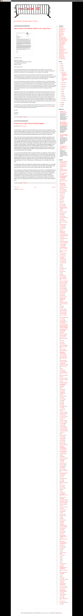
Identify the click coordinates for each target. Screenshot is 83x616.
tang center (62, 532)
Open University (62, 435)
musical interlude (63, 412)
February (62, 98)
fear (60, 307)
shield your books (63, 507)
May (62, 93)
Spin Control (62, 514)
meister (61, 403)
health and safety (63, 345)
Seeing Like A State (63, 499)
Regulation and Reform (64, 482)
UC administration (63, 552)
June (62, 91)
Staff (61, 517)
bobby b (61, 214)
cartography (62, 225)
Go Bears (61, 340)
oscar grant (62, 436)
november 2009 (62, 420)
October (62, 84)
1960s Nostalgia (63, 173)
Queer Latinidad (63, 478)
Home (35, 187)
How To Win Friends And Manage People (63, 357)
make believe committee (63, 39)
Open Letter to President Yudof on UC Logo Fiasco (32, 28)
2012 (61, 70)
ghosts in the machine (63, 338)
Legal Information (63, 382)
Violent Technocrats (63, 579)
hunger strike (62, 360)
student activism (61, 50)
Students (61, 529)
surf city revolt (61, 51)
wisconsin (61, 595)
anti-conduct (62, 189)
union (61, 565)
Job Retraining (62, 371)
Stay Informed (62, 520)
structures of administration (62, 525)
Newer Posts (16, 187)
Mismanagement (63, 406)
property (61, 467)
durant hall (62, 295)
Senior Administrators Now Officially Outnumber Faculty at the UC (64, 148)
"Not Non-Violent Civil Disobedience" (63, 162)
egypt (61, 300)
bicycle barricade (62, 31)
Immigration (62, 363)
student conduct (63, 526)
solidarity (61, 511)
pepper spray (62, 443)
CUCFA (61, 267)
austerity (61, 196)
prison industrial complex (63, 460)
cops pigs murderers (63, 250)
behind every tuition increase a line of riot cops (63, 208)
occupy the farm (63, 429)
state (61, 518)
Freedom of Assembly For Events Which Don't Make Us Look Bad (64, 326)
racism (61, 479)
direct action (62, 288)
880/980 (61, 174)
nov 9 (61, 419)
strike (61, 522)
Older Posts (54, 187)
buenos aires (62, 220)
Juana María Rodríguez (64, 372)
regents (61, 481)
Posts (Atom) (21, 189)
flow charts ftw (62, 313)
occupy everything (62, 43)
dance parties (62, 268)
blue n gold (62, 213)
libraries (61, 386)
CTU (60, 265)
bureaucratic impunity (63, 222)
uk (60, 562)
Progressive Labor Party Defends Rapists (29, 123)
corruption (62, 254)
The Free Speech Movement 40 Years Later (63, 536)
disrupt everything (63, 289)
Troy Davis (61, 548)
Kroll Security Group (63, 379)
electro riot (61, 32)
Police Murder (62, 449)
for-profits (62, 318)
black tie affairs (62, 211)
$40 (60, 168)
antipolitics (62, 192)
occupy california (62, 42)
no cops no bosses (63, 416)
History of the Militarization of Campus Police (62, 353)
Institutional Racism (63, 364)
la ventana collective (62, 37)
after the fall (61, 27)
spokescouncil (62, 515)
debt (60, 274)
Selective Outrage (63, 502)
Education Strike (62, 297)
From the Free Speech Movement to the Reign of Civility (64, 135)
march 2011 (62, 399)
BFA (60, 210)
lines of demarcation (62, 38)
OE (60, 433)
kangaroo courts (63, 375)
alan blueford (62, 185)
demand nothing (63, 284)
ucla (60, 557)
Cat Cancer (62, 228)
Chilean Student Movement (62, 232)
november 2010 (62, 422)
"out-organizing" (63, 164)
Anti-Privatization (63, 191)
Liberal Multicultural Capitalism (63, 385)
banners (61, 201)
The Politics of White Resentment (63, 543)
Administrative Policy (63, 180)
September (63, 86)
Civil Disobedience (63, 234)
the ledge (61, 541)
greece (61, 342)
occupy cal (61, 425)
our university (61, 46)
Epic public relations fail (64, 303)
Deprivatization (62, 286)
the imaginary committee (63, 52)
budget (61, 219)
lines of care (62, 389)
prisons (61, 461)
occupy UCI (61, 45)
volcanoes (61, 580)
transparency (62, 546)
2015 (61, 65)
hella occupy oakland (63, 346)
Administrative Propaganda (62, 184)
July (62, 89)
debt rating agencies (63, 278)
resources (61, 486)
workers (61, 597)
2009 (61, 106)
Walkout (61, 582)
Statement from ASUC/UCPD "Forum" (63, 112)
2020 (61, 63)
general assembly (63, 334)
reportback (62, 485)
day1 (61, 272)
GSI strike (61, 343)
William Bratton (62, 594)
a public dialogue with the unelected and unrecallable (63, 177)
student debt (62, 528)
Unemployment (62, 563)
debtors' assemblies (63, 281)
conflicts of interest (63, 242)
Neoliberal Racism (63, 413)
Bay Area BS (62, 204)
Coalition (61, 237)
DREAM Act (62, 294)
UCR (60, 559)
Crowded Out (62, 262)
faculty (61, 306)
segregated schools (63, 501)
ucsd (61, 560)
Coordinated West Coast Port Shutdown (63, 248)
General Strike (62, 335)
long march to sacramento (62, 393)
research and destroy (62, 49)
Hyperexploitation (63, 361)
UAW (61, 551)
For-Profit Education (63, 317)
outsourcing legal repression (63, 439)
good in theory (61, 33)
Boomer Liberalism (63, 217)
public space (62, 469)
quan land (61, 475)
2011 (61, 102)
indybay (60, 36)
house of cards (62, 355)
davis (61, 270)
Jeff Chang (62, 370)
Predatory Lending (63, 458)
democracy (62, 285)
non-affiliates (62, 417)
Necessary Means (23, 126)
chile (60, 230)
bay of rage (61, 30)
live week (61, 390)
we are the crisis (61, 57)
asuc (60, 195)
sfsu (60, 505)
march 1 (61, 397)
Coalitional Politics (63, 238)
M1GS (61, 394)
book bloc (61, 216)
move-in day (62, 409)
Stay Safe (61, 521)
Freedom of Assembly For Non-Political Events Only (64, 330)
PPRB (61, 455)
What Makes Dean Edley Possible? (63, 591)
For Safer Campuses (63, 314)
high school (62, 349)
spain (61, 512)
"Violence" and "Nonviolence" (62, 166)
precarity (61, 456)
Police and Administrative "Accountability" (62, 447)
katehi (61, 376)
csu (60, 264)
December (63, 72)
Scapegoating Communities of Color (64, 494)
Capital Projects (62, 224)
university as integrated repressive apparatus (63, 567)
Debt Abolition (62, 275)
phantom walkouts (63, 444)
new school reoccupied (63, 40)
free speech (62, 320)
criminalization (62, 259)
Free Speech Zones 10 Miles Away (63, 322)
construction (62, 244)
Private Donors (62, 463)
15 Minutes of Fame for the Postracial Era (63, 170)
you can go (62, 601)
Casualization (62, 227)
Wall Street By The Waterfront (63, 584)
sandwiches (62, 492)
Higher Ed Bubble (63, 350)
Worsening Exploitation (64, 598)
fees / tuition (62, 309)
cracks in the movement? (62, 258)
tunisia (61, 549)
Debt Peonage (62, 277)
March (62, 96)
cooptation (62, 245)
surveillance (62, 531)
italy (60, 368)
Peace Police (62, 440)
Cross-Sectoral (62, 261)
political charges (63, 453)
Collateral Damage (63, 241)
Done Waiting (62, 292)
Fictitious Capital (63, 310)
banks (61, 199)
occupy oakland (61, 44)
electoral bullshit (63, 302)
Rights (61, 489)
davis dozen (62, 271)
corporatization (62, 253)
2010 (61, 104)
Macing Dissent (62, 396)
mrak (61, 410)
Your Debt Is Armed (63, 602)
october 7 (61, 432)
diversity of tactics (63, 291)
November (63, 82)
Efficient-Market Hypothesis (62, 299)
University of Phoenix (63, 570)
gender (61, 332)
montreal (61, 407)
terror (61, 534)
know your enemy (63, 378)
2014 (61, 67)
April (62, 95)
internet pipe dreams (63, 366)
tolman (61, 545)
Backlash (61, 198)
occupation (62, 423)
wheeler (61, 592)
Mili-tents (61, 404)
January (62, 100)
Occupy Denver (62, 426)
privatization (62, 464)
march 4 (61, 400)
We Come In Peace (63, 587)
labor (61, 381)
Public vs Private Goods (64, 470)
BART (61, 202)
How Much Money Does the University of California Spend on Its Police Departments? (64, 124)
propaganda (62, 466)
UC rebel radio (61, 55)
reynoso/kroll (62, 488)
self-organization (63, 504)
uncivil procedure (62, 56)
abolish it (61, 179)
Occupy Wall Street (63, 430)
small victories (62, 509)
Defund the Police (63, 282)
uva (60, 576)
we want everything (62, 58)
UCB (60, 556)
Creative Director (48, 106)
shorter (61, 508)
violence (61, 577)
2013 (61, 68)
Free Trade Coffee (63, 324)
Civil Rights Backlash (63, 235)
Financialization (62, 312)
